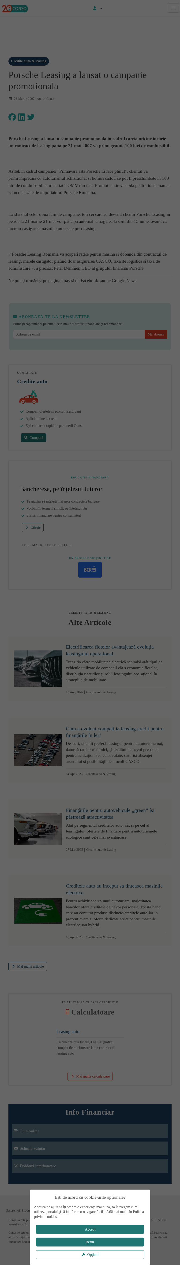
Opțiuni (92, 1255)
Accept (90, 1229)
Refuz (90, 1242)
